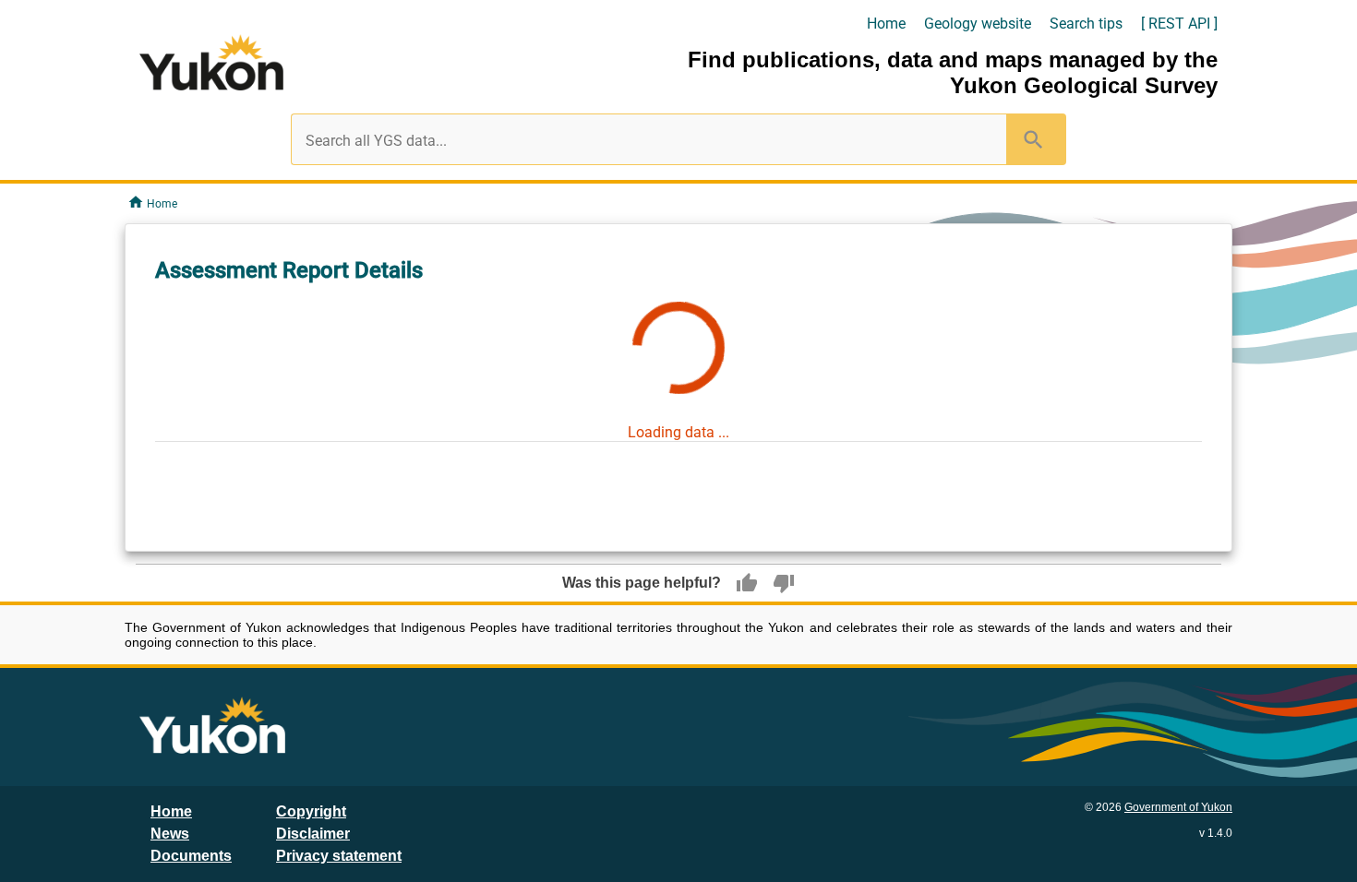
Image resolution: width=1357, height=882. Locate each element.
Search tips (1086, 23)
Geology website (977, 23)
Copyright (311, 811)
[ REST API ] (1179, 23)
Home (886, 23)
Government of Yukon (1178, 807)
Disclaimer (313, 833)
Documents (191, 856)
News (169, 833)
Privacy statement (339, 856)
